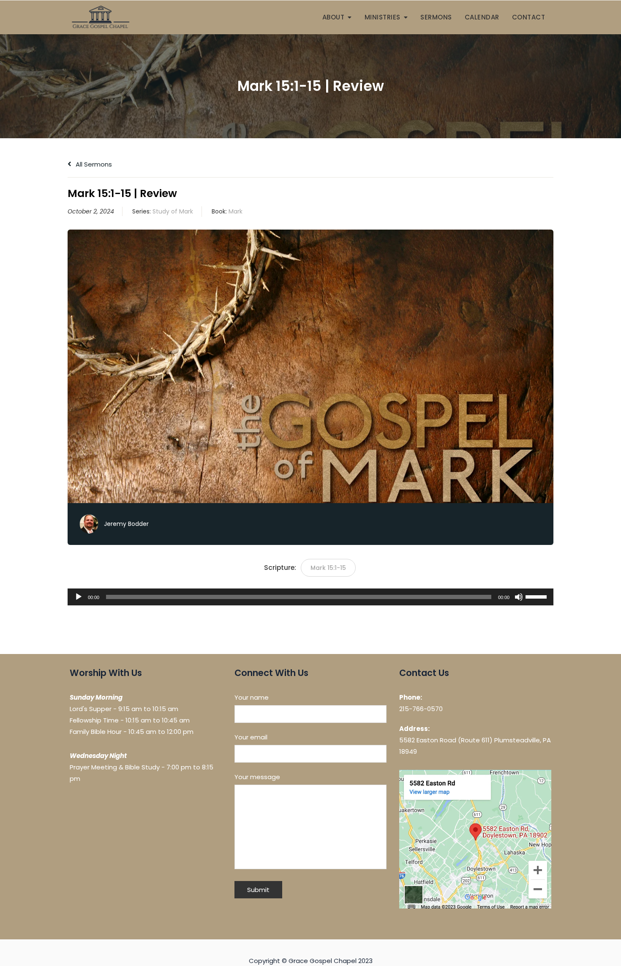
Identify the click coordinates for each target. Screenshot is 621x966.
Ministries (382, 17)
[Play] (78, 597)
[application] (310, 596)
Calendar (482, 17)
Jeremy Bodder (126, 524)
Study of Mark (173, 211)
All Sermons (93, 164)
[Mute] (519, 597)
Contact (528, 17)
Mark (235, 211)
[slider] (537, 596)
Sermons (436, 17)
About (333, 17)
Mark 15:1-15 (328, 568)
